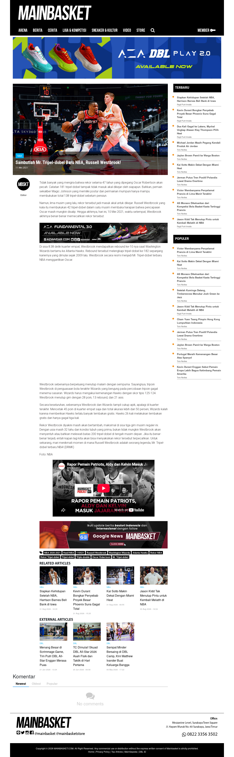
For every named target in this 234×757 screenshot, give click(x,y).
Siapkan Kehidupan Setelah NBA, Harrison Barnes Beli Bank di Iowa (53, 597)
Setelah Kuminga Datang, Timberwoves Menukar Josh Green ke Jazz (198, 293)
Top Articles (117, 751)
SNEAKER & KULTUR (105, 30)
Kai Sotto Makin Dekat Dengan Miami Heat (120, 595)
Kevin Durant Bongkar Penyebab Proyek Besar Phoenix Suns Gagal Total (86, 600)
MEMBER (204, 30)
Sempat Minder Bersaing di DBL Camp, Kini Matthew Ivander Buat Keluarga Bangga (120, 656)
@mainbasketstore (70, 733)
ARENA (22, 30)
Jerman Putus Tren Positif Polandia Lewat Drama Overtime (197, 179)
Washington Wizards (119, 552)
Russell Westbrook (96, 552)
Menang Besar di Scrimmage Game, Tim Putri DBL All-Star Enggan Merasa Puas (53, 656)
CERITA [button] (52, 30)
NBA (19, 155)
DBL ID (142, 751)
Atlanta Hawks (140, 552)
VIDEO (127, 30)
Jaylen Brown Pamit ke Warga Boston (198, 155)
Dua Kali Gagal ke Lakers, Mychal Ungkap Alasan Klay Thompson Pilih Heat (198, 130)
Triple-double (83, 557)
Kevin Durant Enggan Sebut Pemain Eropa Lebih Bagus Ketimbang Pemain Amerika (199, 370)
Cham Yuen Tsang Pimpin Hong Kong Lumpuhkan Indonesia (198, 320)
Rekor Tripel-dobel (49, 557)
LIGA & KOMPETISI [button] (74, 30)
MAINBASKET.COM (63, 748)
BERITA (37, 30)
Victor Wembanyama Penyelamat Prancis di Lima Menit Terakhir (195, 191)
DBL (42, 643)
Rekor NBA (156, 552)
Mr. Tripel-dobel (120, 557)
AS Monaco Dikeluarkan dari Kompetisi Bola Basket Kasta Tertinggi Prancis (198, 206)
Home (91, 751)
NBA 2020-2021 (52, 552)
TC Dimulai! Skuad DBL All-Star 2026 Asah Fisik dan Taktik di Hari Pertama (85, 656)
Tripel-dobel (68, 557)
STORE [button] (141, 30)
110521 (80, 552)
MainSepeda (130, 751)
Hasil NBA (68, 552)
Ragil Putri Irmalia (184, 104)
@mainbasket (45, 733)
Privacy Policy (103, 751)
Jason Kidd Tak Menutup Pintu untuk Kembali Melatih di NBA (153, 597)
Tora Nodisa (182, 150)
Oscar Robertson (101, 557)
